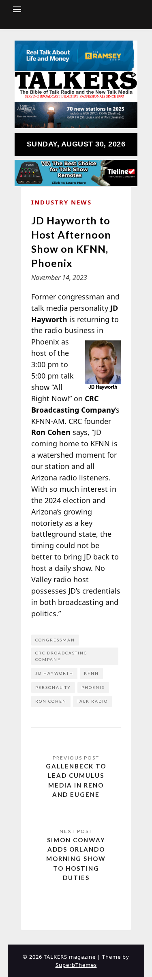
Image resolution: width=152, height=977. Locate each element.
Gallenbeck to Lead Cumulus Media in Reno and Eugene (76, 780)
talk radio (92, 701)
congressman (55, 639)
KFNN (91, 673)
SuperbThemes (76, 964)
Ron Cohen (50, 701)
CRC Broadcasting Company (61, 656)
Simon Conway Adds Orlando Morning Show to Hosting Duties (76, 858)
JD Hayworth (54, 673)
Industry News (61, 202)
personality (53, 687)
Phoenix (93, 687)
